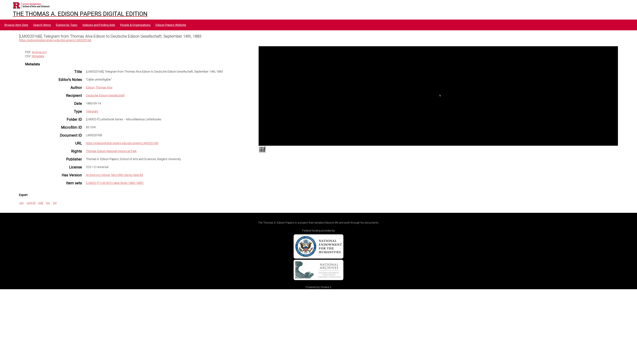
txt (55, 203)
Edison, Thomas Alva (99, 87)
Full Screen (611, 141)
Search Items (42, 25)
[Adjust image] (293, 65)
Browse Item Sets (16, 25)
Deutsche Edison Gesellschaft (105, 95)
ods (40, 203)
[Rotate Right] (287, 65)
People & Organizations (135, 25)
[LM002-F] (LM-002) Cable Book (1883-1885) (114, 183)
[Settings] (614, 49)
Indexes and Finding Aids (98, 25)
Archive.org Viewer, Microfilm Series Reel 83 (114, 175)
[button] (615, 58)
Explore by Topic (66, 25)
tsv (48, 203)
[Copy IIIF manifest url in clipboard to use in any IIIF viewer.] (262, 149)
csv (21, 203)
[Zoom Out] (281, 65)
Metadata (38, 56)
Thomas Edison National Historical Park (111, 151)
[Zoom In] (275, 65)
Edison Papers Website (171, 25)
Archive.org (39, 52)
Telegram (92, 111)
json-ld (31, 203)
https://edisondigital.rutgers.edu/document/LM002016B (55, 40)
